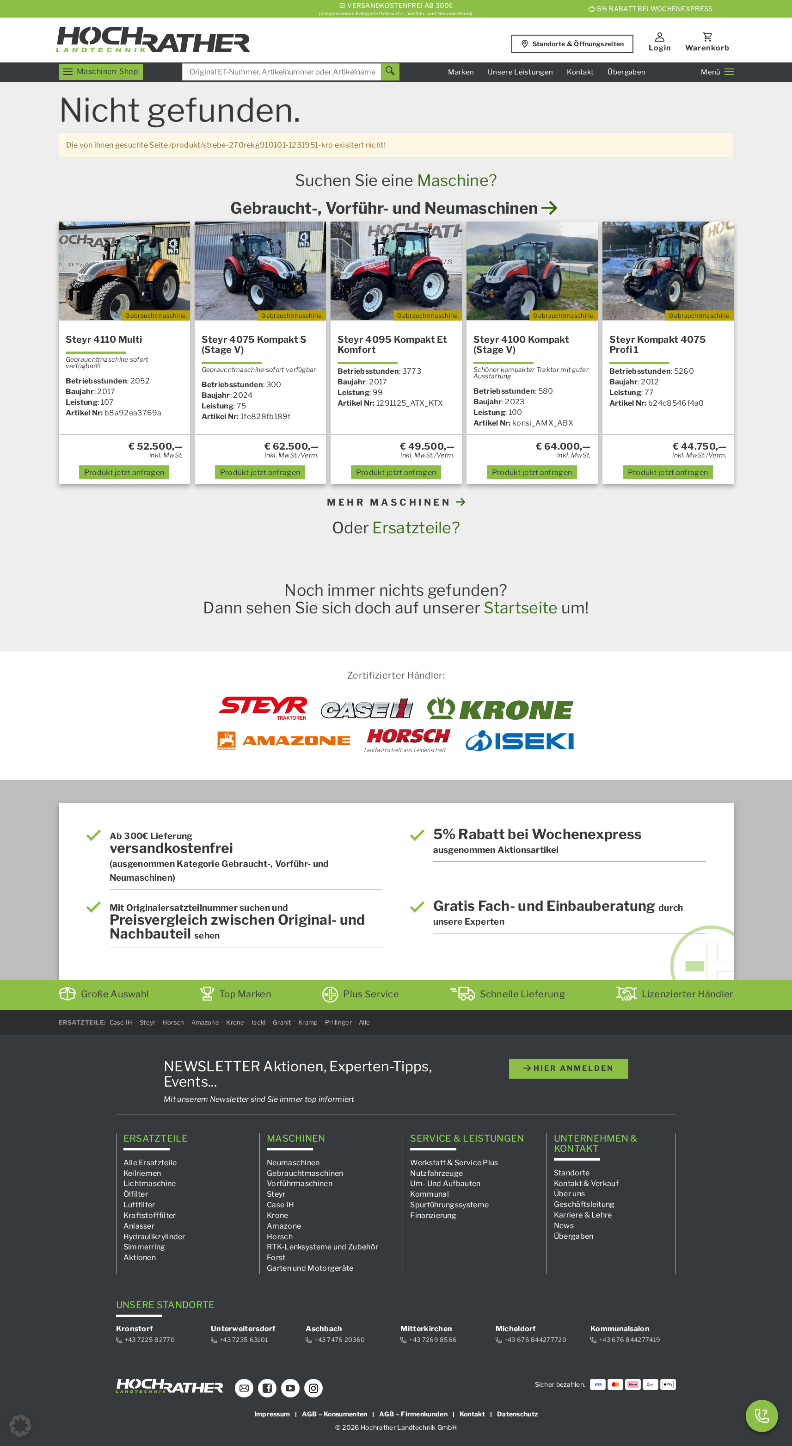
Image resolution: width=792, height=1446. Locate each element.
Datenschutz (517, 1414)
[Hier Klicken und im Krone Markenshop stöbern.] (500, 708)
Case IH (121, 1022)
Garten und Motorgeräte (310, 1268)
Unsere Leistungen (520, 72)
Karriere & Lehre (583, 1215)
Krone (235, 1022)
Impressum (272, 1414)
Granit (282, 1022)
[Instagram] (313, 1388)
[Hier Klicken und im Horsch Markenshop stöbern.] (407, 740)
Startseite (521, 607)
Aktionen (139, 1257)
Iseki (259, 1022)
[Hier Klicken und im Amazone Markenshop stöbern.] (283, 740)
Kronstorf (134, 1328)
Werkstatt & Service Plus (454, 1162)
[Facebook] (267, 1388)
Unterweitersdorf (243, 1328)
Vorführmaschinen (299, 1183)
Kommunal (429, 1194)
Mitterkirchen (426, 1328)
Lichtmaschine (149, 1183)
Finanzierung (433, 1215)
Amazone (205, 1022)
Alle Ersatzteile (150, 1162)
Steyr (148, 1022)
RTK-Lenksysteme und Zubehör (322, 1246)
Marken (461, 72)
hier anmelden (572, 1068)
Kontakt (580, 72)
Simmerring (144, 1246)
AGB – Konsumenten (334, 1414)
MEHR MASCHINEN (391, 502)
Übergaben (626, 72)
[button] (20, 1425)
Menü (710, 72)
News (564, 1225)
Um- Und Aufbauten (445, 1183)
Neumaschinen (293, 1162)
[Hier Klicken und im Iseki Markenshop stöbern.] (520, 740)
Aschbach (324, 1328)
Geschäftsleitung (584, 1204)
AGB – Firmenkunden (413, 1414)
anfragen (124, 472)
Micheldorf (516, 1328)
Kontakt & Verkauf (586, 1183)
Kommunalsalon (620, 1328)
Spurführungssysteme (449, 1204)
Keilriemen (142, 1172)
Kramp (308, 1022)
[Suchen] (390, 71)
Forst (276, 1257)
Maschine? (457, 180)
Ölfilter (135, 1194)
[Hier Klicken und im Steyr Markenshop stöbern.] (263, 708)
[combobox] (290, 71)
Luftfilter (139, 1204)
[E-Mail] (244, 1388)
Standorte (572, 1172)
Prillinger (338, 1022)
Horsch (173, 1022)
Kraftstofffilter (149, 1215)
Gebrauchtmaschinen (305, 1172)
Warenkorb (707, 47)
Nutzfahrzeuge (436, 1172)
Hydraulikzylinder (154, 1236)
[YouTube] (290, 1388)
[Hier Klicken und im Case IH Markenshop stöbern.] (367, 708)
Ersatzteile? (416, 527)
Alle (364, 1022)
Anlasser (138, 1225)
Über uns (569, 1193)
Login (660, 47)
